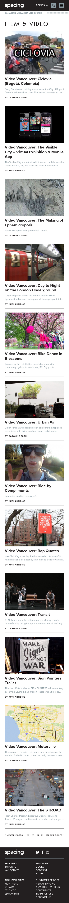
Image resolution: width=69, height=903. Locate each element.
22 (42, 835)
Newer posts (15, 835)
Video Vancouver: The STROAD (33, 810)
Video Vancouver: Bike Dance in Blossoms (33, 356)
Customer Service (48, 880)
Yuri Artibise (17, 170)
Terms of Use (44, 893)
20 (33, 835)
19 (28, 835)
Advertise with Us (48, 887)
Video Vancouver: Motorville (30, 746)
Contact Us (43, 897)
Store (40, 873)
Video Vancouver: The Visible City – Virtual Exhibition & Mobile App (34, 151)
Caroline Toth (18, 97)
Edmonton (12, 893)
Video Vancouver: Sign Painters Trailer (33, 680)
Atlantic (10, 890)
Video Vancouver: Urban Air (30, 422)
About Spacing (45, 883)
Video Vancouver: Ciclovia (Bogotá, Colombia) (28, 81)
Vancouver (12, 870)
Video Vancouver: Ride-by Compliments (28, 488)
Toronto (10, 867)
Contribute (43, 890)
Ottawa (10, 887)
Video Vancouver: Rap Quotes (32, 551)
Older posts (54, 835)
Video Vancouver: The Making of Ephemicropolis (34, 222)
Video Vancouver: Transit (27, 614)
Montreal (11, 883)
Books (40, 867)
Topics (40, 5)
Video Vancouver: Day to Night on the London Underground (32, 287)
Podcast (41, 870)
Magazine (42, 863)
